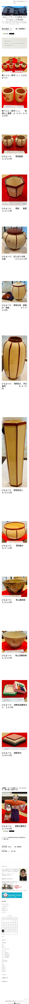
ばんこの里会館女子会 (6, 954)
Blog (16, 837)
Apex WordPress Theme (10, 1001)
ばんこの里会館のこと (6, 952)
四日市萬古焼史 (4, 961)
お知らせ (3, 946)
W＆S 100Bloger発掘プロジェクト (21, 1)
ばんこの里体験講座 (5, 957)
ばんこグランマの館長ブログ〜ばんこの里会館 (14, 18)
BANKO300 (11, 837)
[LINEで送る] (6, 33)
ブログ (3, 959)
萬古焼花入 (4, 971)
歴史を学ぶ (23, 837)
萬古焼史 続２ (4, 908)
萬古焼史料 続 (4, 910)
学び (18, 837)
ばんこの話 (4, 950)
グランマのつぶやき (5, 948)
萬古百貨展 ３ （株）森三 (9, 851)
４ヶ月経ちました (5, 906)
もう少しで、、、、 (5, 912)
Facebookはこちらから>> (6, 875)
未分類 (3, 965)
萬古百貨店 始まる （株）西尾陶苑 (11, 846)
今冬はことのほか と (6, 904)
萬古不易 (6, 839)
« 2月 (3, 936)
